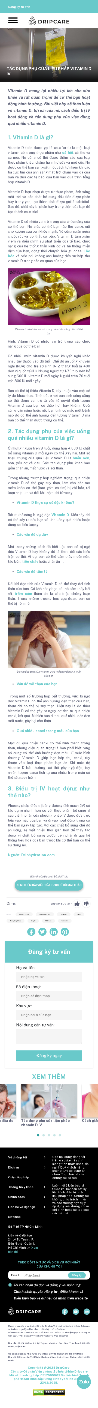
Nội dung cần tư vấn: (35, 1025)
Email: (15, 1275)
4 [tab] (54, 1137)
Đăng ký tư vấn (19, 6)
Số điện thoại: (28, 986)
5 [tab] (60, 1137)
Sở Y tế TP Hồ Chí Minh (25, 1226)
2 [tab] (43, 1137)
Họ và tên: (25, 967)
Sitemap (14, 1216)
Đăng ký (77, 1275)
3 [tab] (49, 1137)
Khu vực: (24, 1005)
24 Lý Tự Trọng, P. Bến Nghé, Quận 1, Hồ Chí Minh (21, 1243)
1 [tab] (38, 1137)
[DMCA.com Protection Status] (49, 1392)
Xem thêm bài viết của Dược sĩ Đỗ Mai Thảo (49, 884)
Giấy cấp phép (18, 1177)
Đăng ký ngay (49, 1055)
